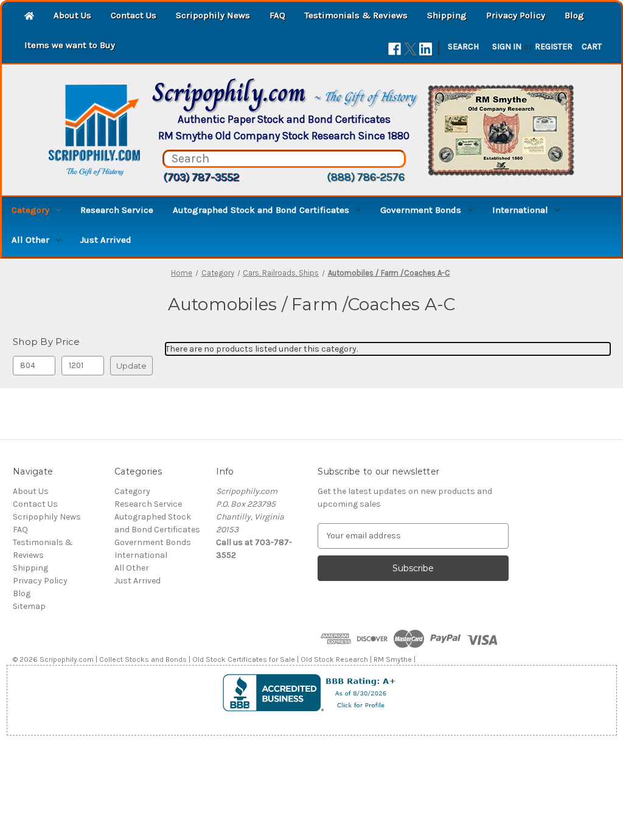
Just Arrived (105, 239)
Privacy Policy (515, 15)
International (520, 209)
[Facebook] (394, 49)
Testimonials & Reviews (356, 15)
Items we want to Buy (69, 45)
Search (463, 46)
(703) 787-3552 (201, 177)
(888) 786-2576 (366, 177)
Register (554, 46)
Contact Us (133, 15)
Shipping (447, 15)
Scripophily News (213, 15)
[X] (410, 49)
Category (30, 209)
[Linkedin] (425, 49)
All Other (30, 239)
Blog (574, 15)
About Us (72, 15)
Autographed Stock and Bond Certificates (261, 209)
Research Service (116, 209)
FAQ (277, 15)
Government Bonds (420, 209)
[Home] (29, 17)
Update (131, 365)
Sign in (506, 46)
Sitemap (29, 606)
